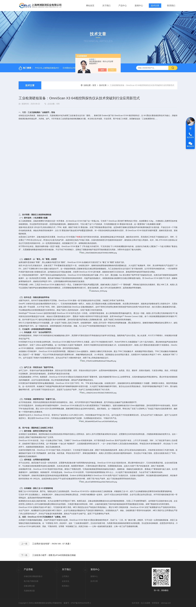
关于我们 (106, 5)
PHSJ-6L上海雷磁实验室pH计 (47, 68)
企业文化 (65, 581)
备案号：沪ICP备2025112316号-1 (77, 603)
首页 (94, 85)
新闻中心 (139, 5)
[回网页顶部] (190, 129)
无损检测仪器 (29, 591)
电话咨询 (190, 137)
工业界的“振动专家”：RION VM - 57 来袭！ (51, 544)
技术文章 (155, 5)
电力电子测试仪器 (31, 581)
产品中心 (123, 5)
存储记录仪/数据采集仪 (33, 576)
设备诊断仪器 (29, 586)
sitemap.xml (166, 603)
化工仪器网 (145, 603)
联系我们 (171, 5)
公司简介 (65, 576)
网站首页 (90, 5)
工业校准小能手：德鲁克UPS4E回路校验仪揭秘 (54, 555)
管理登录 (155, 603)
